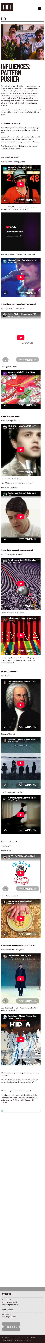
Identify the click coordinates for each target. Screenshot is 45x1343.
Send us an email (8, 1309)
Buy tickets (11, 1326)
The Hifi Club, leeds (10, 7)
